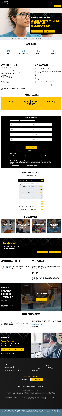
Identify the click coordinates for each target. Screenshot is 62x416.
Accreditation (28, 386)
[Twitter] (7, 370)
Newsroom (39, 386)
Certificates (20, 372)
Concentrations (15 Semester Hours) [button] (25, 180)
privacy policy (29, 165)
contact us (35, 165)
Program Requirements (16, 38)
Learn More (40, 299)
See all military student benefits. (37, 324)
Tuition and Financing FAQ (35, 368)
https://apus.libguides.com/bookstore (38, 268)
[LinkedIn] (11, 370)
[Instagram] (9, 370)
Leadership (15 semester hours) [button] (26, 195)
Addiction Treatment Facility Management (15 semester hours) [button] (31, 186)
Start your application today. (34, 150)
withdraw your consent (15, 165)
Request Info (48, 31)
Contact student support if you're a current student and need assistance (22, 120)
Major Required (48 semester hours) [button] (25, 203)
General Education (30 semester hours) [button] (26, 201)
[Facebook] (5, 370)
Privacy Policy (20, 386)
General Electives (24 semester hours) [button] (26, 206)
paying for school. (4, 306)
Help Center (33, 365)
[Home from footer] (9, 365)
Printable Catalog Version (31, 175)
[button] (24, 297)
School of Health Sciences (37, 15)
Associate (19, 365)
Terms (24, 386)
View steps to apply (9, 269)
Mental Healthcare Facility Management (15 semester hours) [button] (30, 197)
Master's (19, 368)
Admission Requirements (36, 38)
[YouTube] (13, 370)
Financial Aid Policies (34, 370)
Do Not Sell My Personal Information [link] (31, 390)
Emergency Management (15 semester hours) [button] (28, 192)
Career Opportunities (33, 386)
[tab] (31, 180)
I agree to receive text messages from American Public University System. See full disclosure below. (27, 142)
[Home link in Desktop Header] (9, 2)
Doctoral (19, 370)
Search (54, 2)
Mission (43, 386)
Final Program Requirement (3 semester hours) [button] (27, 209)
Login (60, 2)
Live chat (12, 353)
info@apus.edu (37, 279)
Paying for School (47, 38)
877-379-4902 (47, 2)
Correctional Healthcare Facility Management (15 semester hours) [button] (30, 189)
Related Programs (26, 38)
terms (32, 165)
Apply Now (57, 6)
